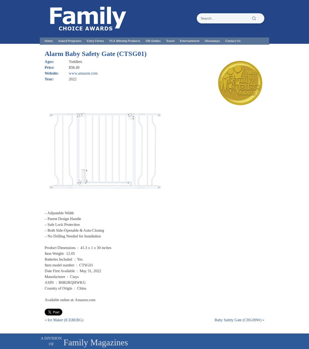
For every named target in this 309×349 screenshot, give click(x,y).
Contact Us (233, 41)
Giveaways (212, 41)
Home (49, 41)
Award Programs (70, 41)
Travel (170, 41)
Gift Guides (153, 41)
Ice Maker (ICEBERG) (65, 320)
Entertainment (189, 41)
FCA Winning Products (124, 41)
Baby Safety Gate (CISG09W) (238, 320)
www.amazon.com (83, 73)
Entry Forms (95, 41)
